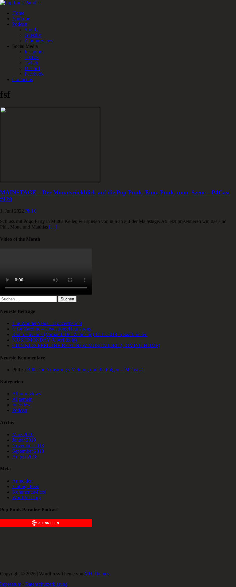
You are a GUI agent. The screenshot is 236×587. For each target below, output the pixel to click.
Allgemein (22, 399)
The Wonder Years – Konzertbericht (47, 323)
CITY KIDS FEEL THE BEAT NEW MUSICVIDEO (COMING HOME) (86, 345)
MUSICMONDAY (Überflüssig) (44, 339)
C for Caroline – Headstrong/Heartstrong (52, 328)
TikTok (32, 57)
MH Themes (97, 573)
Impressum (10, 584)
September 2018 (28, 451)
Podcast (19, 24)
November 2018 (28, 445)
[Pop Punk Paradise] (20, 2)
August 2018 (24, 456)
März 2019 (22, 434)
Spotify (32, 29)
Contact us (22, 79)
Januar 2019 (24, 440)
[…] (53, 226)
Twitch (31, 62)
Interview (21, 404)
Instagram (34, 51)
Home (18, 13)
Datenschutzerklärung (46, 584)
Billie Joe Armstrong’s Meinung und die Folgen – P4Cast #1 (85, 369)
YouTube (21, 18)
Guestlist (33, 35)
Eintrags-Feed (25, 486)
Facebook (34, 73)
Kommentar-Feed (29, 492)
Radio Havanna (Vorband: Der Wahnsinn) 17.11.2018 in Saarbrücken (80, 334)
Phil (29, 210)
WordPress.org (26, 497)
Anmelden (22, 480)
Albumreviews (39, 40)
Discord (32, 68)
